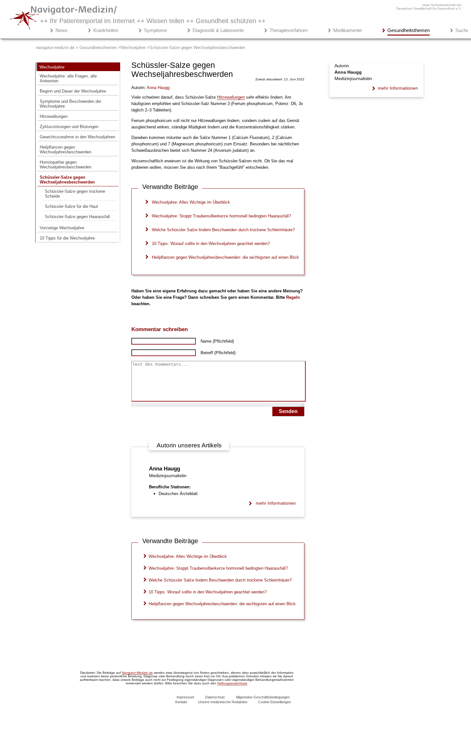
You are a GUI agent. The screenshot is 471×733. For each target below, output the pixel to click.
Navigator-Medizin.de (137, 672)
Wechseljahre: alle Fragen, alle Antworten (68, 78)
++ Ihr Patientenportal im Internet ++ (153, 20)
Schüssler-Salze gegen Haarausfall (77, 216)
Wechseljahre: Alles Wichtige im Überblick (191, 202)
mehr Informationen (276, 503)
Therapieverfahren (288, 30)
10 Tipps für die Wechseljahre (67, 238)
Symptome (155, 30)
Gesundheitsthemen (408, 30)
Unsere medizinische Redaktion (222, 702)
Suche (462, 30)
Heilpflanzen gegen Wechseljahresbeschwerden (65, 149)
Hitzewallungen (54, 116)
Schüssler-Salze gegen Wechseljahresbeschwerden (67, 179)
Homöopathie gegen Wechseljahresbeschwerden (65, 164)
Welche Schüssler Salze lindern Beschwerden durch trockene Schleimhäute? (223, 229)
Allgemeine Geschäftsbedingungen (263, 697)
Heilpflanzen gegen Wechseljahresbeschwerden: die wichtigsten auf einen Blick (225, 257)
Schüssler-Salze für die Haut (71, 206)
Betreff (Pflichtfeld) (218, 352)
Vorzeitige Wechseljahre (62, 227)
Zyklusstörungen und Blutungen (69, 126)
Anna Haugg (164, 469)
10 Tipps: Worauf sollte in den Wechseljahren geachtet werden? (211, 243)
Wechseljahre (51, 67)
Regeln (293, 297)
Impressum (185, 697)
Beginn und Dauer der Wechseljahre (73, 91)
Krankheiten (105, 30)
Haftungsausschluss (232, 683)
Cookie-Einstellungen (274, 702)
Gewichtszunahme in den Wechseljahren (77, 136)
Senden (288, 411)
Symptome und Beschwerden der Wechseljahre (70, 104)
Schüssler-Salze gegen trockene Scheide (75, 194)
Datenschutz (215, 697)
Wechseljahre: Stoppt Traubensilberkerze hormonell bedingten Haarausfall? (221, 216)
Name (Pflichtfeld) (217, 341)
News (61, 30)
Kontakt (181, 702)
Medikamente (347, 30)
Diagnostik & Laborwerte (218, 30)
